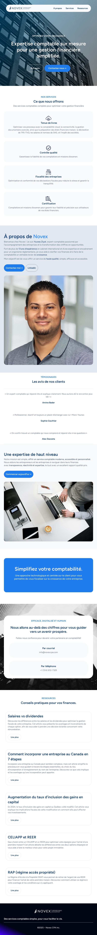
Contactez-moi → (14, 268)
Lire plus (14, 737)
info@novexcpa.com (48, 652)
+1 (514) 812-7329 (48, 670)
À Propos (35, 68)
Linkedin (32, 268)
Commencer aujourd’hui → (18, 474)
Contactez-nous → (57, 68)
